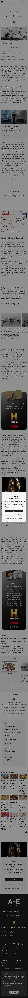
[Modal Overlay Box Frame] (14, 499)
